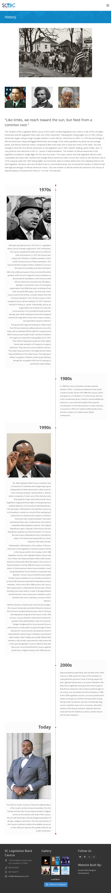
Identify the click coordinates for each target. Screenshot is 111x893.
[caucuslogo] (8, 5)
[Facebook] (85, 857)
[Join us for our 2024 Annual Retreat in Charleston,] (55, 860)
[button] (108, 5)
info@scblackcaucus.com (19, 876)
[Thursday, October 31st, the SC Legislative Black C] (45, 870)
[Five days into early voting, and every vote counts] (65, 870)
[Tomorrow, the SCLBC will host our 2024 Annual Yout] (55, 870)
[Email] (80, 857)
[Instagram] (94, 857)
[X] (89, 857)
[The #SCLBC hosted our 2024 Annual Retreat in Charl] (45, 860)
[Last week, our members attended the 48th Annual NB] (65, 860)
